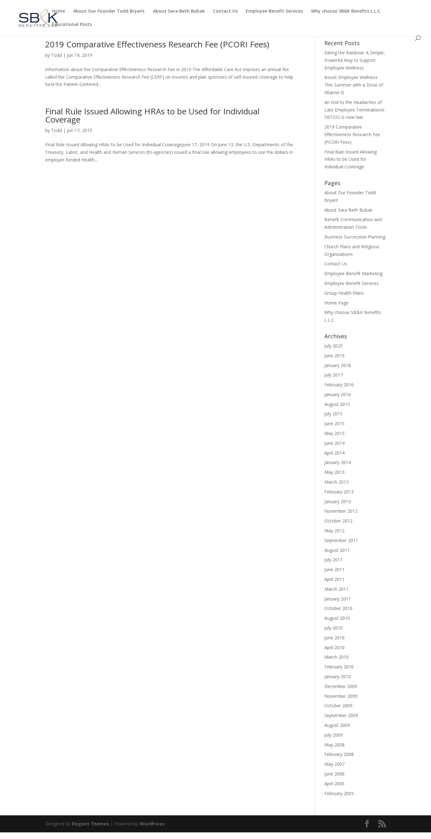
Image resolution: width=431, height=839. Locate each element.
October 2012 (338, 521)
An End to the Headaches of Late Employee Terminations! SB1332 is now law (354, 109)
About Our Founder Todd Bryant (109, 11)
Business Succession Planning (354, 237)
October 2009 (338, 706)
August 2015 (337, 404)
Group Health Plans (344, 293)
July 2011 (333, 560)
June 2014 (334, 443)
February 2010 (339, 667)
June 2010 (334, 638)
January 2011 (337, 599)
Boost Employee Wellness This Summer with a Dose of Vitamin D (353, 84)
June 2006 (334, 774)
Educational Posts (72, 24)
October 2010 (338, 608)
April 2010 (334, 647)
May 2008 (334, 745)
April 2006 (334, 784)
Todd (56, 55)
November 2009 (340, 696)
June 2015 (334, 423)
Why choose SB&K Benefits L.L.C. (346, 11)
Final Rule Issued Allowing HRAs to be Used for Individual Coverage (152, 115)
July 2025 (333, 346)
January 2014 (337, 462)
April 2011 (334, 579)
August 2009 (337, 725)
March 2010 (336, 657)
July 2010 (333, 628)
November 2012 (340, 511)
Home (58, 11)
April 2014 (334, 453)
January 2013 (337, 501)
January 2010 (337, 676)
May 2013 (334, 472)
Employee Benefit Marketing (353, 273)
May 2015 (334, 433)
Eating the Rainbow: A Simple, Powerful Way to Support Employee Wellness (354, 60)
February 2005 (339, 793)
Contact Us (225, 11)
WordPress (152, 824)
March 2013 (336, 482)
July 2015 (333, 414)
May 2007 (334, 764)
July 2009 (333, 735)
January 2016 (337, 394)
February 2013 (339, 492)
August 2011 (337, 550)
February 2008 (339, 754)
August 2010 (337, 618)
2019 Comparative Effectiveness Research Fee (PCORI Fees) (157, 44)
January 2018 (337, 365)
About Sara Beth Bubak (179, 11)
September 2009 (341, 715)
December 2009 (340, 686)
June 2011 (334, 569)
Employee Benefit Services (274, 11)
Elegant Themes (90, 824)
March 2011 (336, 589)
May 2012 (334, 531)
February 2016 (339, 385)
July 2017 (333, 375)
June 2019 (334, 356)
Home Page (336, 303)
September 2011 (341, 540)
